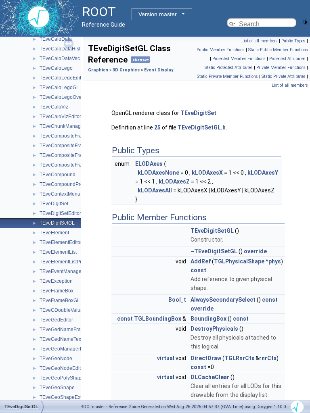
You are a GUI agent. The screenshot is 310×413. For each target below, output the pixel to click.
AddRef (201, 261)
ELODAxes (149, 164)
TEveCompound (57, 174)
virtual (165, 358)
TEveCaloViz (54, 107)
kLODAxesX (207, 172)
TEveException (56, 281)
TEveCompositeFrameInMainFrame (79, 145)
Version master (157, 14)
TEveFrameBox (56, 291)
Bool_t (177, 299)
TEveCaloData (56, 39)
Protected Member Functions (239, 58)
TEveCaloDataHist (60, 49)
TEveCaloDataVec (60, 58)
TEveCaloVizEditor (60, 116)
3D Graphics (126, 70)
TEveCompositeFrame (64, 136)
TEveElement (54, 233)
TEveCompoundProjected (68, 184)
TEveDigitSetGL (57, 223)
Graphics (98, 70)
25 (157, 127)
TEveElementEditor (61, 242)
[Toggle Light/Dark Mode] (305, 21)
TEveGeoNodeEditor (62, 368)
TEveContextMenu (60, 194)
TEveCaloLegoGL (59, 87)
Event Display (158, 70)
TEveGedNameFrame (64, 329)
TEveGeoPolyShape (62, 378)
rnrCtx (267, 358)
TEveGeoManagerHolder (67, 349)
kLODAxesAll (155, 190)
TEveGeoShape (57, 387)
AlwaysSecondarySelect (223, 299)
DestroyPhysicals (214, 328)
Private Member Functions (281, 67)
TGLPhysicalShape (239, 261)
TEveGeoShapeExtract (65, 397)
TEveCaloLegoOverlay (65, 97)
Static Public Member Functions (278, 49)
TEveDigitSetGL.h (202, 127)
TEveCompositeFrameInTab (70, 165)
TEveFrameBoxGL (60, 300)
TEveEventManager (61, 271)
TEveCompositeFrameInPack (72, 155)
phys (274, 261)
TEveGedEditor (56, 320)
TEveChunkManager (62, 126)
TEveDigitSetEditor (60, 213)
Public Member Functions (221, 49)
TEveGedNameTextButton (68, 339)
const (198, 270)
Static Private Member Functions (227, 76)
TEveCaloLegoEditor (63, 78)
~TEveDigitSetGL (214, 251)
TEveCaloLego (56, 68)
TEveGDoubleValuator (64, 310)
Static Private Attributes (284, 76)
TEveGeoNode (56, 358)
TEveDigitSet (54, 203)
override (255, 251)
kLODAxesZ (174, 181)
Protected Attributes (287, 58)
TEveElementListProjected (69, 262)
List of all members (259, 41)
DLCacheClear (210, 377)
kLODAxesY (262, 172)
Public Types (293, 41)
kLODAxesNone (158, 172)
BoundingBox (208, 318)
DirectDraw (206, 358)
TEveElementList (58, 252)
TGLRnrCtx (239, 358)
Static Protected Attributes (229, 67)
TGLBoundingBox (157, 318)
